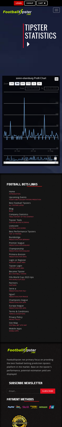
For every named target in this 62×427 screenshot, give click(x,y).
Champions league (18, 300)
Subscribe (47, 391)
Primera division (17, 254)
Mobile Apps (15, 328)
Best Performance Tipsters (22, 231)
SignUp (29, 3)
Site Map (13, 322)
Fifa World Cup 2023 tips (21, 277)
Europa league (16, 305)
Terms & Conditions (19, 311)
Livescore (13, 225)
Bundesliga (14, 237)
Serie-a (12, 288)
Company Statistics (18, 214)
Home (12, 191)
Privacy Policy (15, 317)
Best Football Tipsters (20, 202)
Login (19, 3)
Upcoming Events (17, 197)
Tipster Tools (15, 220)
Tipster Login (15, 265)
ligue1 (12, 294)
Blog (11, 208)
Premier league (16, 242)
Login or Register (17, 260)
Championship (16, 248)
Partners (13, 282)
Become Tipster (17, 271)
